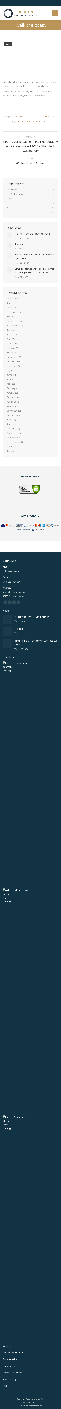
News (8, 44)
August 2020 (13, 402)
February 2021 (13, 388)
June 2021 (11, 379)
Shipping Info (9, 1366)
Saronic (36, 121)
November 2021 (14, 357)
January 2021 (13, 393)
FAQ (5, 1386)
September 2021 (15, 366)
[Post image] (10, 235)
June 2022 (12, 334)
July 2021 (11, 375)
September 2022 (15, 325)
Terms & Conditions (12, 1373)
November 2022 (14, 321)
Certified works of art (13, 1352)
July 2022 (11, 330)
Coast (21, 121)
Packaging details (11, 1359)
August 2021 (13, 370)
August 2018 (13, 446)
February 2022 (14, 348)
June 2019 (11, 420)
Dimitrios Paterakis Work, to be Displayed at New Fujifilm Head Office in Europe (34, 271)
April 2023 (12, 303)
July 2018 (11, 451)
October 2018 (13, 437)
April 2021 (11, 384)
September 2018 (15, 442)
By (29, 116)
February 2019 (13, 428)
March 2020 (12, 406)
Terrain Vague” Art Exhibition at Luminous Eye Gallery (34, 256)
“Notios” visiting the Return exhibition (32, 234)
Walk (45, 121)
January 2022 (13, 352)
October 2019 (13, 415)
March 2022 (12, 343)
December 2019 (14, 411)
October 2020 (13, 397)
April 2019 (11, 424)
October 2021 (13, 361)
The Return (20, 244)
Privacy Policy (9, 1379)
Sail (28, 121)
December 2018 (14, 433)
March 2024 (12, 299)
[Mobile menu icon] (55, 13)
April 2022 (12, 339)
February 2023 (14, 312)
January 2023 (13, 316)
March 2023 (12, 308)
